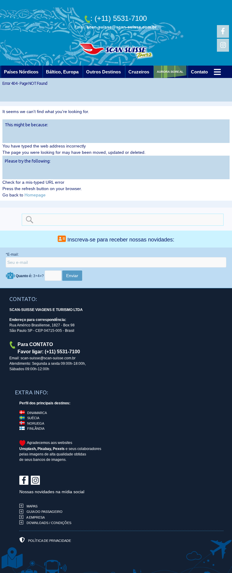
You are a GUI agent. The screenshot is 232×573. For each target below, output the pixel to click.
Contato (213, 71)
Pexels (59, 449)
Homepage (35, 195)
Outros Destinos (103, 71)
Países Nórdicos (21, 71)
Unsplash (27, 449)
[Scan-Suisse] (116, 53)
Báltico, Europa (62, 71)
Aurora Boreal (177, 71)
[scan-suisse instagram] (223, 45)
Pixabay (44, 449)
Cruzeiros (138, 71)
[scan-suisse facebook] (223, 31)
